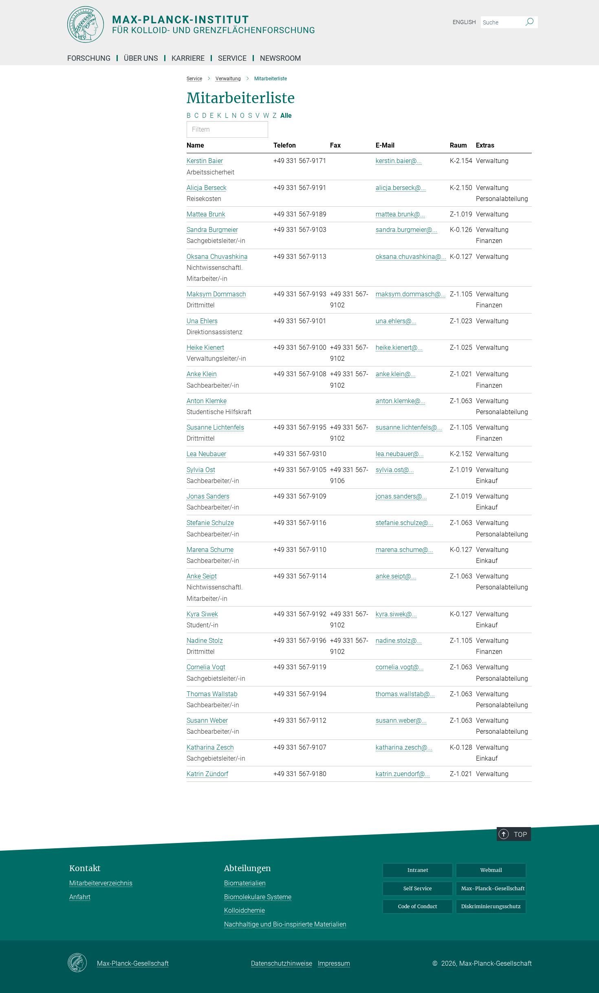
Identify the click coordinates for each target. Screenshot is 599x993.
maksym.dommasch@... (411, 294)
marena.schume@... (404, 550)
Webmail (491, 870)
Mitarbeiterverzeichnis (100, 883)
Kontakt (85, 868)
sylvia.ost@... (395, 470)
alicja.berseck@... (401, 188)
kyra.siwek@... (396, 614)
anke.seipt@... (396, 576)
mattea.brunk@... (400, 214)
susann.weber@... (401, 720)
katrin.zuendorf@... (403, 774)
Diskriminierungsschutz (491, 906)
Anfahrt (79, 897)
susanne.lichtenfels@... (409, 427)
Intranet (417, 870)
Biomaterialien (245, 883)
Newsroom (280, 58)
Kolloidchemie (244, 910)
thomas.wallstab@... (405, 694)
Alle (286, 115)
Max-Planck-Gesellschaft (493, 888)
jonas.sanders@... (401, 496)
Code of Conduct (417, 906)
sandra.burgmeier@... (406, 230)
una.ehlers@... (396, 321)
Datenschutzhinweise (281, 963)
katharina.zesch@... (404, 747)
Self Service (417, 888)
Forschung (88, 58)
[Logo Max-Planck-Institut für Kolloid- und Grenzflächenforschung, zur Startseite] (220, 24)
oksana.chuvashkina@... (411, 256)
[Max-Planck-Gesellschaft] (82, 963)
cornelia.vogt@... (400, 667)
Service (232, 58)
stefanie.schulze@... (404, 523)
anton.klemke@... (400, 401)
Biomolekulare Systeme (257, 897)
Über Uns (141, 58)
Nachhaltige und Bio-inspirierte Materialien (285, 924)
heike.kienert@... (399, 347)
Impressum (334, 963)
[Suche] (529, 22)
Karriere (188, 58)
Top (520, 834)
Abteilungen (247, 868)
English (464, 22)
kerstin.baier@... (399, 161)
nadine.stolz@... (399, 640)
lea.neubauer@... (400, 454)
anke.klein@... (396, 374)
